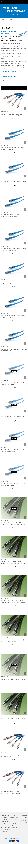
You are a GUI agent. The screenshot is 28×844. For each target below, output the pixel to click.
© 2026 (7, 838)
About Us (14, 815)
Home (2, 19)
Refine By (14, 88)
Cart (25, 2)
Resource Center (14, 817)
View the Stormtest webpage (10, 74)
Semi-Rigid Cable (5, 827)
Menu (4, 2)
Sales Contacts (14, 823)
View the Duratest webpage (9, 71)
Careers (14, 819)
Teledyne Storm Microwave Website (13, 14)
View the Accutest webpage (9, 76)
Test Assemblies (5, 829)
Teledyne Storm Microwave (14, 838)
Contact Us (14, 821)
